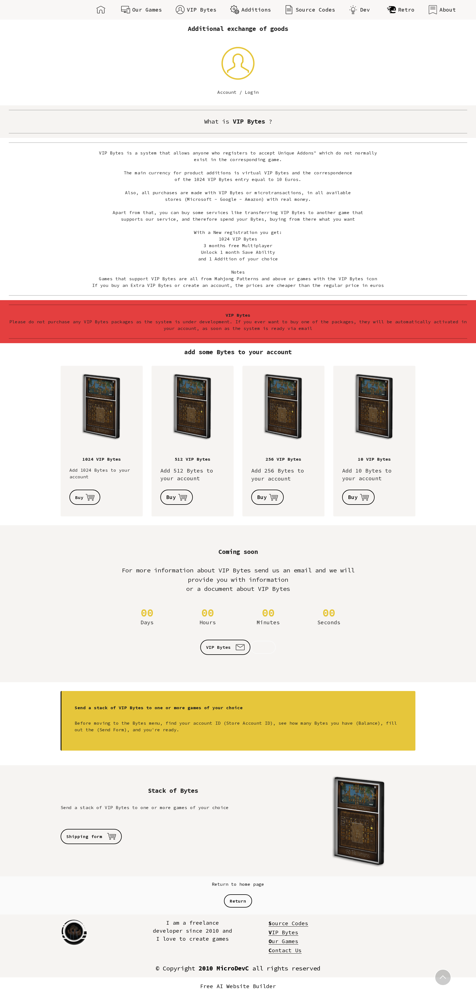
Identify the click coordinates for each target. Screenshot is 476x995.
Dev (366, 9)
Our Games (147, 9)
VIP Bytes (202, 9)
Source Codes (315, 9)
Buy (79, 497)
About (447, 9)
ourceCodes (288, 923)
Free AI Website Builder (238, 986)
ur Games (283, 941)
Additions (256, 9)
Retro (406, 9)
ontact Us (285, 950)
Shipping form (85, 836)
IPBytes (283, 932)
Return (238, 901)
